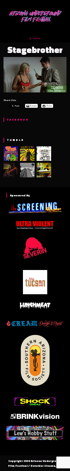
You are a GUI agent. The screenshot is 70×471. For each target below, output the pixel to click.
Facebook (18, 120)
